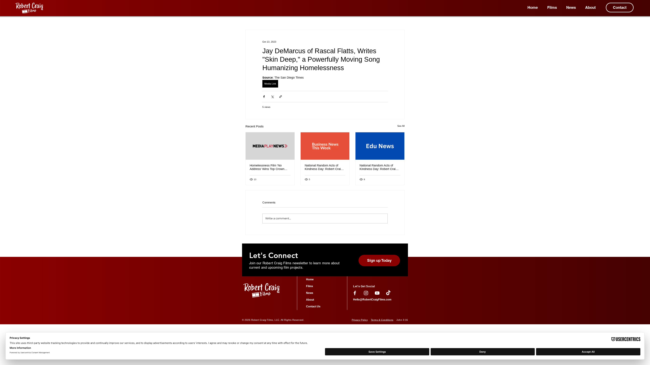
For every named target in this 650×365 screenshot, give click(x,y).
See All (401, 126)
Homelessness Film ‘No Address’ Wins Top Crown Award (267, 167)
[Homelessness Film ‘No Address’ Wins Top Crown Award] (270, 146)
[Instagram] (366, 293)
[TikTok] (388, 293)
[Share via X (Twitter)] (272, 96)
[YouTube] (377, 293)
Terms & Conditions (382, 320)
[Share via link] (280, 96)
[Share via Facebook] (264, 96)
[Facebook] (355, 293)
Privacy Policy (360, 320)
